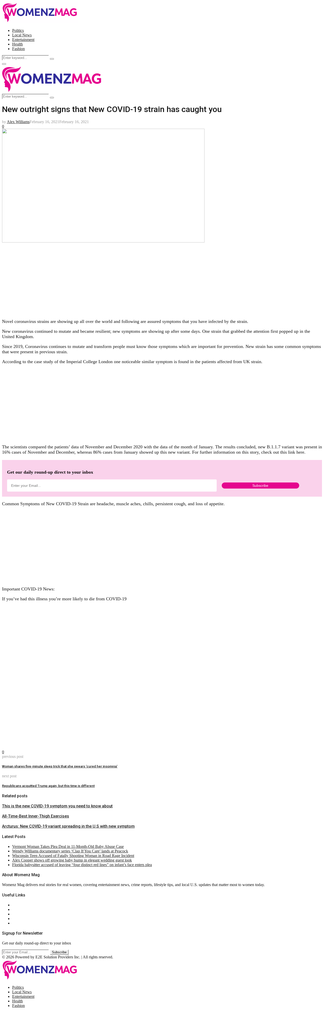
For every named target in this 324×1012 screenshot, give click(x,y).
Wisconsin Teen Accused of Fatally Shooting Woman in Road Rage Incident (73, 855)
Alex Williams (18, 122)
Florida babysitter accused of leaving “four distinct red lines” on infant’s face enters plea (82, 865)
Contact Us (21, 909)
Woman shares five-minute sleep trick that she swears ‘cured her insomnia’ (59, 766)
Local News (22, 35)
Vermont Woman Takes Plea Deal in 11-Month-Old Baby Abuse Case (68, 846)
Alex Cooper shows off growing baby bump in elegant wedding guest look (72, 860)
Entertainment (23, 39)
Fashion (18, 49)
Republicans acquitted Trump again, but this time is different (48, 786)
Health (17, 44)
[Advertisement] (154, 279)
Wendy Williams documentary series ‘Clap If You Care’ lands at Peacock (70, 851)
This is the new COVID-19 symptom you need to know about (57, 806)
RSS (15, 923)
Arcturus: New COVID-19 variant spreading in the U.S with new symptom (68, 826)
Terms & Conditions (28, 918)
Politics (18, 30)
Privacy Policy (23, 914)
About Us (20, 905)
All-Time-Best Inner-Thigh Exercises (35, 816)
